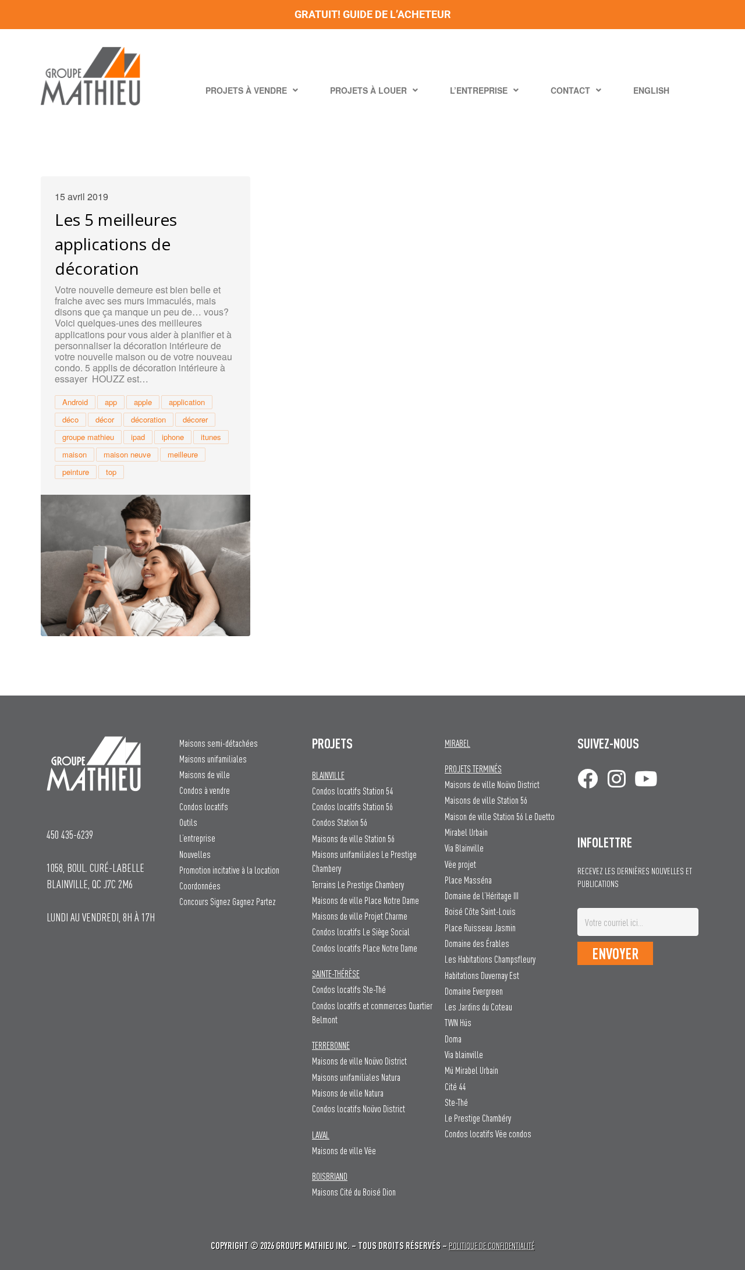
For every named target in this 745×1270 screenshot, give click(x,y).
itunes (211, 436)
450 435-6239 (70, 834)
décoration (148, 419)
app (111, 401)
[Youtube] (646, 778)
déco (70, 419)
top (111, 471)
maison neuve (127, 454)
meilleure (183, 454)
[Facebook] (587, 778)
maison (74, 454)
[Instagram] (616, 778)
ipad (138, 436)
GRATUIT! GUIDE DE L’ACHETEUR (373, 14)
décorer (195, 419)
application (187, 401)
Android (75, 401)
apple (143, 401)
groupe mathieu (88, 436)
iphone (173, 436)
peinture (75, 471)
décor (104, 419)
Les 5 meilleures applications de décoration (116, 243)
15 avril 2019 (81, 196)
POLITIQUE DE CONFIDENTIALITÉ (491, 1246)
